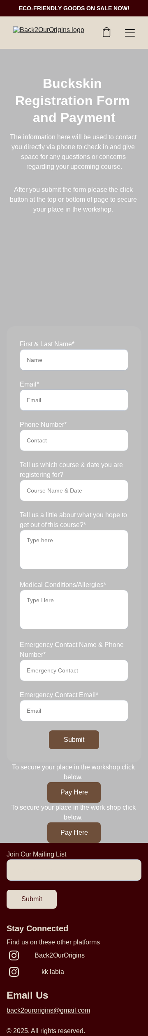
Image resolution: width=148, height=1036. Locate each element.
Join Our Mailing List (36, 854)
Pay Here (74, 792)
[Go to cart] (106, 33)
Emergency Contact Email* (59, 694)
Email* (29, 384)
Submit (74, 739)
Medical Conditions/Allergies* (63, 584)
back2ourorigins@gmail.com (48, 1010)
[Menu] (130, 33)
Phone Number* (43, 424)
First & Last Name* (47, 344)
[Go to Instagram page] (14, 955)
